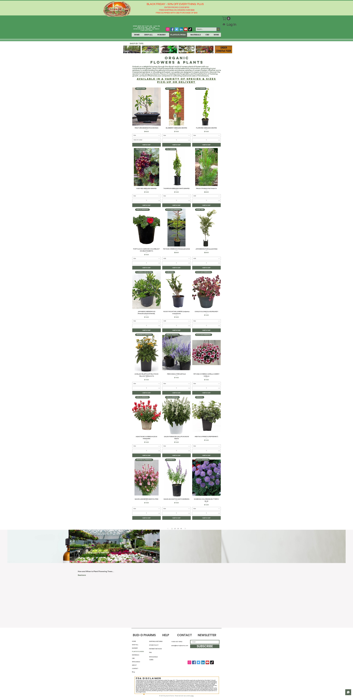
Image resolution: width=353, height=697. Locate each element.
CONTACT (135, 668)
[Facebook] (172, 29)
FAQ (150, 652)
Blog (133, 672)
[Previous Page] (168, 528)
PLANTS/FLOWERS (136, 651)
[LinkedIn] (181, 29)
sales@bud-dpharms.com (179, 645)
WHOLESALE (136, 661)
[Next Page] (185, 528)
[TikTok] (190, 29)
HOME (134, 641)
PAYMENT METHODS (155, 648)
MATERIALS (135, 655)
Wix (192, 695)
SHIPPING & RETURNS (155, 641)
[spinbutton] (176, 140)
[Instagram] (167, 29)
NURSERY (135, 648)
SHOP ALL (135, 644)
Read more (82, 575)
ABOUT (134, 665)
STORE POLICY (154, 645)
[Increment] (189, 140)
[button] (226, 18)
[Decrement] (164, 140)
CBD (133, 658)
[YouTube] (185, 29)
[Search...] (218, 29)
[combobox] (146, 135)
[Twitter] (176, 29)
